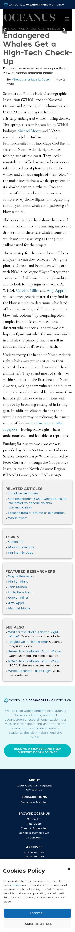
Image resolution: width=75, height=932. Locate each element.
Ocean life (15, 542)
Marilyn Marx (18, 582)
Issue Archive (34, 856)
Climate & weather (34, 828)
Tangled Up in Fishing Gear (28, 642)
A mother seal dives (23, 493)
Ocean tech (34, 837)
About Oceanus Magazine (34, 785)
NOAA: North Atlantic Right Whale (34, 661)
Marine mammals (21, 547)
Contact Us (34, 789)
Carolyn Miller (18, 598)
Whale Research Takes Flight (30, 671)
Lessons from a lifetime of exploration (36, 513)
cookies (15, 885)
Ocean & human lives (34, 833)
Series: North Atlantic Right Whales (35, 651)
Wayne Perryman (21, 576)
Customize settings (37, 924)
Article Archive (34, 852)
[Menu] (67, 16)
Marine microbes (20, 553)
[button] (69, 869)
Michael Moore (19, 608)
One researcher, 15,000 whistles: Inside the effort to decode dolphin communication (37, 503)
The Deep (34, 823)
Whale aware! (18, 518)
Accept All (37, 913)
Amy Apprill (16, 603)
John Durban (17, 587)
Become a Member (34, 802)
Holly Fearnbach (20, 592)
